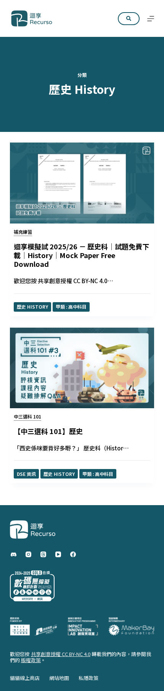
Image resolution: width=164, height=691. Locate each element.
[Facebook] (73, 554)
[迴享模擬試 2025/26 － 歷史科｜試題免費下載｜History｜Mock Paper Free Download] (82, 183)
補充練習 (23, 231)
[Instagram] (28, 554)
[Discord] (13, 554)
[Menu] (150, 18)
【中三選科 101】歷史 (48, 431)
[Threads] (43, 554)
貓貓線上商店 (25, 678)
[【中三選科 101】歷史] (82, 368)
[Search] (129, 18)
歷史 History (32, 306)
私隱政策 (88, 678)
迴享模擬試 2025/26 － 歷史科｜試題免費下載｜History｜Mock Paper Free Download (81, 255)
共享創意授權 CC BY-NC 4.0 (60, 654)
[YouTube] (58, 554)
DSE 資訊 (26, 474)
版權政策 (31, 660)
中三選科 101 (27, 416)
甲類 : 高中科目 (71, 306)
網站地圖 (59, 678)
